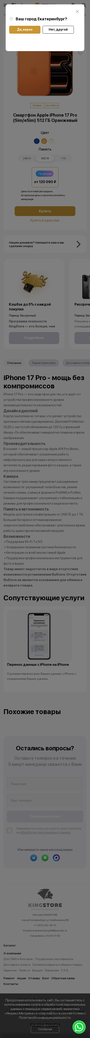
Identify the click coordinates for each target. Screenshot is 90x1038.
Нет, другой (58, 29)
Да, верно (25, 29)
